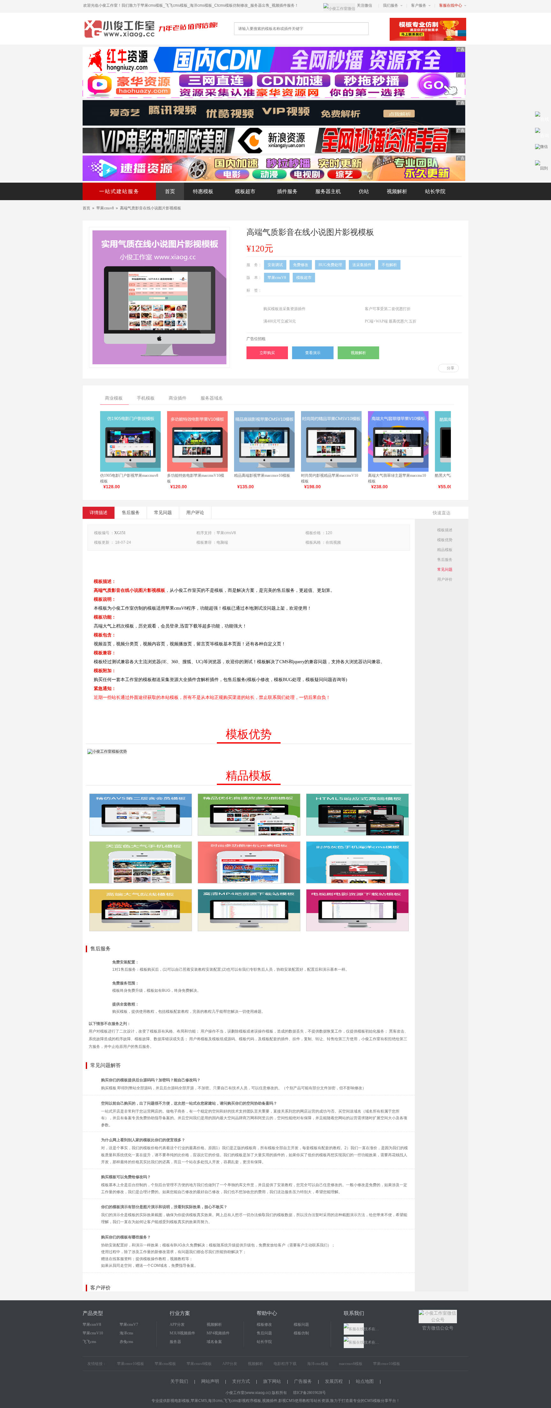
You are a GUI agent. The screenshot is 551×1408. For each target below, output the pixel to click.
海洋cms (126, 1333)
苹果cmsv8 (105, 208)
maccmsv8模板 (351, 1363)
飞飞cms (89, 1341)
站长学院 (435, 191)
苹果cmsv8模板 (199, 1363)
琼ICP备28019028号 (309, 1392)
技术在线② (372, 1342)
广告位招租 (256, 339)
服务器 (175, 1341)
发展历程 (334, 1381)
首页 (170, 191)
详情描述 (98, 512)
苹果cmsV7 (129, 1324)
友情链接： (97, 1363)
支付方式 (241, 1381)
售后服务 (131, 512)
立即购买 (267, 353)
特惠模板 (203, 191)
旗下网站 (272, 1381)
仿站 (364, 191)
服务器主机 (328, 191)
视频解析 (397, 191)
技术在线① (372, 1329)
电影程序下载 (285, 1363)
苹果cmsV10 (93, 1333)
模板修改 (264, 1324)
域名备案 (214, 1341)
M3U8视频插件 (182, 1333)
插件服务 (287, 191)
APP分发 (177, 1324)
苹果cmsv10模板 (130, 1363)
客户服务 (418, 5)
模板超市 (245, 191)
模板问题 (301, 1324)
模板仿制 (301, 1333)
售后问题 (264, 1333)
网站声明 (210, 1381)
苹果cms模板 (165, 1363)
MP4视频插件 (218, 1333)
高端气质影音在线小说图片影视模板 (150, 208)
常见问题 (163, 512)
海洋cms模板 (317, 1363)
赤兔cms (126, 1341)
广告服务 (303, 1381)
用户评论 (195, 512)
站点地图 (365, 1381)
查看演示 (312, 353)
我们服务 (390, 5)
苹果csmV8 (92, 1324)
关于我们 (179, 1381)
